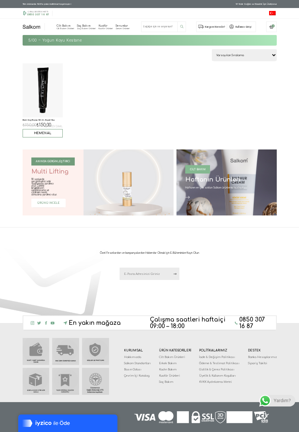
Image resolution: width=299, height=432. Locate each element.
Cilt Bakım (65, 27)
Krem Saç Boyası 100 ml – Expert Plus (39, 120)
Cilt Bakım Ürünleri (172, 357)
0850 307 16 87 (38, 14)
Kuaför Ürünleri (169, 375)
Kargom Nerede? (215, 26)
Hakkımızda (132, 357)
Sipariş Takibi (257, 363)
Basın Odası (132, 369)
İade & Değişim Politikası (217, 357)
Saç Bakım (86, 27)
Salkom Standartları (137, 363)
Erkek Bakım (167, 363)
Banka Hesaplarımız (262, 357)
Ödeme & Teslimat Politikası (219, 363)
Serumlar (122, 27)
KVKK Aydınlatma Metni (215, 382)
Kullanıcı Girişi (244, 26)
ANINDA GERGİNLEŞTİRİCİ (53, 161)
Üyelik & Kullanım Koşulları (217, 375)
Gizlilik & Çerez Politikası (216, 369)
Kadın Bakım (167, 369)
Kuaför (105, 27)
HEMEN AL (42, 133)
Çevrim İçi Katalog (137, 375)
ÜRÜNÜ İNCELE (48, 203)
